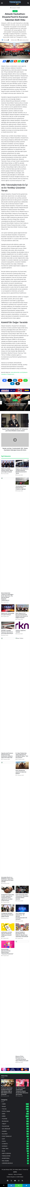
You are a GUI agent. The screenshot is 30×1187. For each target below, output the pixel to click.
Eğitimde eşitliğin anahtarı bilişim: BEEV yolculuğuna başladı (7, 470)
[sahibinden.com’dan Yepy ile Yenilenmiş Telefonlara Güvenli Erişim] (7, 927)
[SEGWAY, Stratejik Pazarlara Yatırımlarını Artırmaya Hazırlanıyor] (7, 625)
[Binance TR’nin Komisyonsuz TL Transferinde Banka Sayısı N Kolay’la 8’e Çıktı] (22, 998)
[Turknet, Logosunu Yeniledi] (22, 625)
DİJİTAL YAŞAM (6, 1111)
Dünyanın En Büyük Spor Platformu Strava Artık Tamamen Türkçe (15, 404)
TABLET (4, 1123)
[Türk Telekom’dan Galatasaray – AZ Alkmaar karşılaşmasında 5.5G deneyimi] (22, 908)
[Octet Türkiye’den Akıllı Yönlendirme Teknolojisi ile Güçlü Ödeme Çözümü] (22, 889)
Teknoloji (4, 1108)
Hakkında (10, 1174)
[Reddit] (15, 61)
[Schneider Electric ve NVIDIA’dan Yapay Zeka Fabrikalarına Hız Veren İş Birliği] (7, 819)
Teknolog (6, 40)
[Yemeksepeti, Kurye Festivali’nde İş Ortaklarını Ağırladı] (22, 481)
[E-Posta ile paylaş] (26, 61)
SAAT (3, 1138)
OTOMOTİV (5, 1143)
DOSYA (4, 1141)
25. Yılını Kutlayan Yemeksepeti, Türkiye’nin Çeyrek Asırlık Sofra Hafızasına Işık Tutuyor (22, 1091)
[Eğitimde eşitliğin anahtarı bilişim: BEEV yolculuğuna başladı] (7, 463)
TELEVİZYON (5, 1126)
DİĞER (3, 1116)
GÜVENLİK (4, 1146)
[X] (7, 61)
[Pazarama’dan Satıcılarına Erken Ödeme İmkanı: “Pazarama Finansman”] (7, 944)
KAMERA (4, 1131)
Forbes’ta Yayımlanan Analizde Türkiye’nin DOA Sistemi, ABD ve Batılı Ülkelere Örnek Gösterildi (6, 1091)
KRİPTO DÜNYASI (6, 1153)
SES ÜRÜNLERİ (6, 1128)
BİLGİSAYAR (5, 1121)
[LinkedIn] (11, 61)
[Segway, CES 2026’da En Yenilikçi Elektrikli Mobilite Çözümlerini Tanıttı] (22, 463)
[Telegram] (22, 61)
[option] (15, 402)
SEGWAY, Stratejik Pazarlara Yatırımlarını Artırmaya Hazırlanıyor (7, 632)
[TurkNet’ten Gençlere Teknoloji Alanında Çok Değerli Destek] (7, 908)
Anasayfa (13, 7)
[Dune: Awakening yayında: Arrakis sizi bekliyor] (22, 765)
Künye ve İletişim (18, 1174)
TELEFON (4, 1118)
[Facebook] (3, 61)
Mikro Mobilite (5, 1160)
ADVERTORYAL (6, 1158)
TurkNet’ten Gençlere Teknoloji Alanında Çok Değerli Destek (7, 915)
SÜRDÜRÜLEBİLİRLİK (7, 1163)
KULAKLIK (4, 1133)
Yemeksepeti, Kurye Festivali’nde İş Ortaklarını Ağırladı (21, 488)
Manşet (4, 1106)
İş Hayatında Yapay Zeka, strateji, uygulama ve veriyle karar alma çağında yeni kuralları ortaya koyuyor (7, 897)
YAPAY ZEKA (5, 1148)
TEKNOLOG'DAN (6, 1155)
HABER (18, 7)
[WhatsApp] (18, 61)
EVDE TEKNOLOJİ (6, 1136)
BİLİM (3, 1151)
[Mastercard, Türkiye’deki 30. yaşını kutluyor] (7, 608)
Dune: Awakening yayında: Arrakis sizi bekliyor (21, 772)
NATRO (15, 1172)
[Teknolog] (15, 3)
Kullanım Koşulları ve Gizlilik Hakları (15, 1176)
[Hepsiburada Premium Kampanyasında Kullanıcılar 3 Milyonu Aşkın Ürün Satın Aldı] (7, 694)
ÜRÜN (3, 1113)
